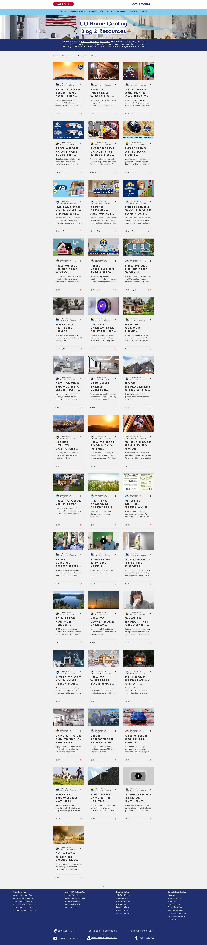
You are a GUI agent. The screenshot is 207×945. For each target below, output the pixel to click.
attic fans (105, 41)
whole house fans (90, 41)
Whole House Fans (68, 56)
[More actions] (81, 84)
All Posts (55, 56)
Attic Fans (94, 56)
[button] (63, 4)
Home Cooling (82, 56)
